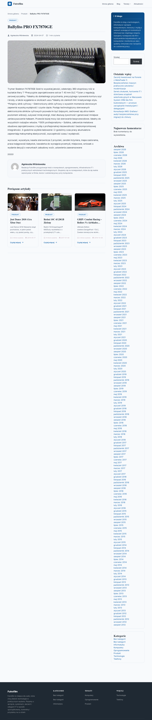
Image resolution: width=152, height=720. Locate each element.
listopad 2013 (120, 582)
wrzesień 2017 (120, 451)
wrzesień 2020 (120, 348)
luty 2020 (118, 368)
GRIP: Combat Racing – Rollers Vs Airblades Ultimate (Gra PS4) (89, 223)
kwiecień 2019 (120, 397)
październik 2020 (121, 346)
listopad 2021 (120, 309)
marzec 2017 (119, 468)
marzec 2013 (119, 605)
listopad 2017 (120, 445)
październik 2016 (121, 482)
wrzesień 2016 (120, 485)
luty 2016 (118, 505)
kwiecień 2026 (120, 161)
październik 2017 (121, 448)
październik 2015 (121, 516)
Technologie (119, 656)
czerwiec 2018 (120, 425)
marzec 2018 (119, 434)
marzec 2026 (120, 163)
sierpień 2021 (120, 317)
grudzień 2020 (120, 340)
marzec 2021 (119, 331)
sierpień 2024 (120, 215)
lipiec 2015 (118, 525)
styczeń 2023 (120, 269)
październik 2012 (121, 619)
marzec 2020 (120, 366)
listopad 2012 (120, 616)
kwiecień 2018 (120, 431)
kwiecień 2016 (120, 499)
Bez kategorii (120, 639)
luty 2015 (118, 539)
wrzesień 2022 (120, 280)
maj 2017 (118, 462)
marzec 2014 (119, 571)
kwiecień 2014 (120, 568)
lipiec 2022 (119, 286)
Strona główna (107, 4)
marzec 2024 (120, 229)
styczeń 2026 (120, 169)
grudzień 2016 (120, 477)
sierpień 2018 (120, 420)
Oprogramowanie (121, 650)
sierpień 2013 (120, 590)
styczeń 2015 (120, 542)
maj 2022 (118, 292)
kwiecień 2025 (120, 195)
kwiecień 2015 (120, 533)
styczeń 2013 (120, 610)
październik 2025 (121, 178)
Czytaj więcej (15, 242)
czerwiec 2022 (120, 289)
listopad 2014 (120, 548)
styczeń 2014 (120, 576)
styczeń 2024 (120, 235)
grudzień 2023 (120, 237)
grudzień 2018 (120, 408)
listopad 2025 (120, 175)
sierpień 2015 (120, 522)
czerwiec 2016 (120, 494)
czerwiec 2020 (120, 357)
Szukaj (117, 57)
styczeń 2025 (120, 203)
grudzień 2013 (120, 579)
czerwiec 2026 (120, 155)
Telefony (117, 659)
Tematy (126, 4)
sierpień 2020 (120, 351)
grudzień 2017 (120, 442)
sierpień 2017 (120, 454)
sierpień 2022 (120, 283)
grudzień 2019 (120, 374)
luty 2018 (118, 437)
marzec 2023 (120, 263)
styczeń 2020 (120, 371)
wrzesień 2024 (120, 212)
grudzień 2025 (120, 172)
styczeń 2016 (120, 508)
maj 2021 (118, 326)
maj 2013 (118, 599)
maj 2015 (118, 531)
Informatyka (119, 645)
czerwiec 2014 (120, 562)
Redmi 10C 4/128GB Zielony (54, 221)
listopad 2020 (120, 343)
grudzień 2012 (120, 613)
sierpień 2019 (120, 385)
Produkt (13, 20)
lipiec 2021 (118, 320)
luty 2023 (118, 266)
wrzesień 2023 (120, 246)
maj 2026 (118, 158)
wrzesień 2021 (120, 314)
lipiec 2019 (118, 388)
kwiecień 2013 (120, 602)
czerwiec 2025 (120, 189)
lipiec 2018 (118, 422)
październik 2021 (121, 311)
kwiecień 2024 (120, 226)
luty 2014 (118, 573)
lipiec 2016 (118, 491)
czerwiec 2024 (120, 220)
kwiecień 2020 (120, 363)
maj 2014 (118, 565)
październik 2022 (121, 277)
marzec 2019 (119, 400)
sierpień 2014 (120, 556)
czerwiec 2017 (120, 459)
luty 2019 (118, 403)
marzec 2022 (120, 297)
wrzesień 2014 (120, 553)
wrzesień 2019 (120, 383)
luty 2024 (118, 232)
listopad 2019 (120, 377)
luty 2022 (118, 300)
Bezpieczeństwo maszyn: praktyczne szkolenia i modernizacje (125, 86)
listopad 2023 (120, 240)
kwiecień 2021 (120, 329)
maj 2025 (118, 192)
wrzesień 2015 (120, 519)
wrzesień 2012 (120, 622)
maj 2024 (118, 223)
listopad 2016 (120, 479)
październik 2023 (121, 243)
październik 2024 (121, 209)
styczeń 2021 (120, 337)
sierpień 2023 (120, 249)
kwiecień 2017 (120, 465)
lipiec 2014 (118, 559)
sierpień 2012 (120, 625)
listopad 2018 (120, 411)
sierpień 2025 (120, 183)
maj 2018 (118, 428)
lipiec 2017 (118, 457)
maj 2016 (118, 496)
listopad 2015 (120, 514)
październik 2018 (121, 414)
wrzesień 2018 (120, 417)
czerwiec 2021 (120, 323)
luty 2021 (118, 334)
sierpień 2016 (120, 488)
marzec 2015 (119, 536)
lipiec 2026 (119, 152)
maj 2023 (118, 257)
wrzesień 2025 (120, 181)
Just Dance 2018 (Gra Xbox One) (21, 221)
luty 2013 (118, 608)
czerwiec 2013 (120, 596)
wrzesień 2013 (120, 588)
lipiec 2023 (119, 252)
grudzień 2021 (120, 306)
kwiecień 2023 (120, 260)
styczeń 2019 (120, 405)
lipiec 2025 (119, 186)
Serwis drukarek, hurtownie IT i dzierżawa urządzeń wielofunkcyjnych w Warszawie (128, 94)
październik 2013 (121, 585)
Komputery (118, 647)
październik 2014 (121, 551)
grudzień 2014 (120, 545)
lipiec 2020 (119, 354)
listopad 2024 (120, 206)
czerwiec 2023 (120, 255)
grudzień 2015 (120, 511)
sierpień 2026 (120, 149)
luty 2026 (118, 166)
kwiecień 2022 (120, 294)
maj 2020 (118, 360)
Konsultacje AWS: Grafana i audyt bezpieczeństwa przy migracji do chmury (126, 114)
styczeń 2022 (120, 303)
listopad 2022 (120, 274)
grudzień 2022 (120, 272)
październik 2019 (121, 380)
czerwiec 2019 (120, 391)
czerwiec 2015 (120, 528)
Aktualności (138, 4)
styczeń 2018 (120, 440)
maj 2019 (118, 394)
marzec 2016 (119, 502)
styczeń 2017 (120, 474)
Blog (118, 4)
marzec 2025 (120, 198)
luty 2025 (118, 200)
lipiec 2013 (118, 593)
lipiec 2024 (119, 218)
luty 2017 (118, 471)
